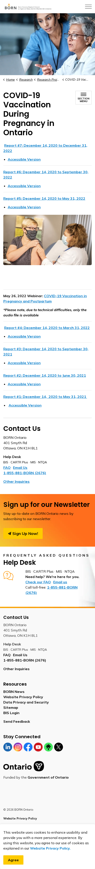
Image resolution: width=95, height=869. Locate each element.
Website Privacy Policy (23, 697)
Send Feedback (16, 721)
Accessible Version (24, 159)
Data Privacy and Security (26, 702)
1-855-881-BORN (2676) (24, 473)
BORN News (14, 691)
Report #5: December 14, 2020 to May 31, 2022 (44, 198)
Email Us (20, 467)
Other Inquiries (16, 481)
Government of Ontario (48, 777)
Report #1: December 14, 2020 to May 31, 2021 (45, 396)
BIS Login (11, 713)
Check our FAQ (38, 582)
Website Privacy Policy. (50, 848)
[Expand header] (88, 6)
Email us (60, 582)
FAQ (7, 467)
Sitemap (10, 707)
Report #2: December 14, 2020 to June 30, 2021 (44, 375)
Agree (13, 860)
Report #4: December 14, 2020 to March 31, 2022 (47, 327)
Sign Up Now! (25, 533)
